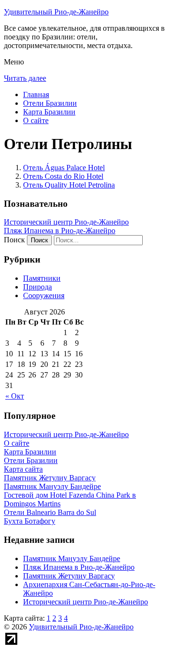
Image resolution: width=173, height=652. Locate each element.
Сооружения (43, 295)
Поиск (14, 240)
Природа (37, 287)
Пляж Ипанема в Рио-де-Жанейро (59, 230)
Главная (36, 94)
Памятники (42, 278)
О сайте (36, 120)
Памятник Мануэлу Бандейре (71, 558)
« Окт (14, 396)
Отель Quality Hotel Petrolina (69, 185)
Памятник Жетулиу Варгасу (69, 576)
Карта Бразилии (49, 112)
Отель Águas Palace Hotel (64, 167)
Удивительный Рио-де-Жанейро (56, 12)
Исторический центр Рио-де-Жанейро (66, 222)
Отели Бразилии (50, 103)
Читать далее (25, 78)
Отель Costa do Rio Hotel (63, 176)
